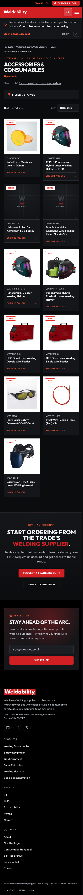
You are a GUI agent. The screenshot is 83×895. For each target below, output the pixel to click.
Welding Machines (14, 771)
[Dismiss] (76, 34)
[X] (27, 727)
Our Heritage (11, 843)
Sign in (65, 33)
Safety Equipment (14, 752)
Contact (8, 868)
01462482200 (41, 3)
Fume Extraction (13, 765)
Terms (31, 889)
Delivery (11, 889)
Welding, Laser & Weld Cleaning (31, 46)
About (7, 837)
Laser (53, 46)
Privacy (21, 889)
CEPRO (8, 801)
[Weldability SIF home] (15, 12)
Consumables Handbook (18, 849)
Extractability (12, 807)
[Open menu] (76, 12)
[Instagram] (17, 727)
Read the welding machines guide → (40, 83)
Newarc (8, 820)
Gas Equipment (13, 759)
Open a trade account (19, 34)
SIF (6, 795)
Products (8, 46)
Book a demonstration (17, 777)
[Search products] (68, 12)
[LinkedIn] (8, 727)
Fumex (8, 813)
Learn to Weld (12, 862)
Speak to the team (41, 584)
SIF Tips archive (13, 855)
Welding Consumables (16, 746)
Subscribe (41, 660)
